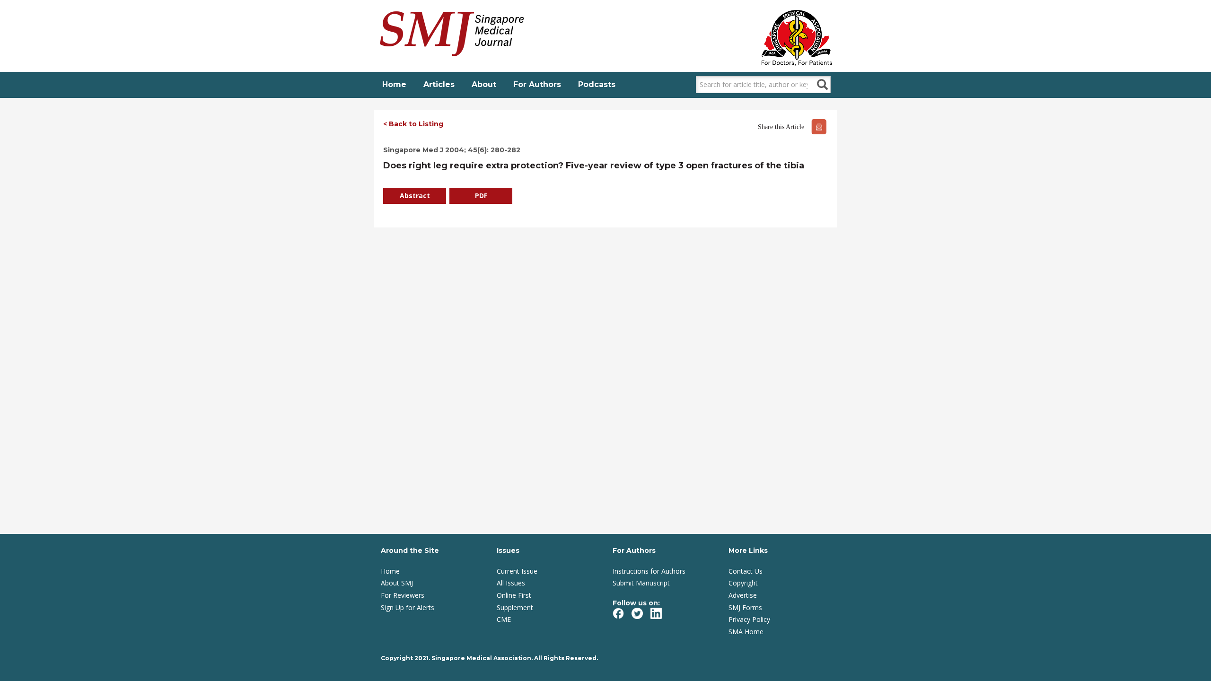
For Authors (537, 84)
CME (504, 619)
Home (394, 84)
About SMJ (397, 582)
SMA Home (745, 631)
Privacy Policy (749, 619)
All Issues (511, 582)
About (484, 84)
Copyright (743, 582)
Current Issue (517, 571)
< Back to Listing (413, 124)
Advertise (742, 595)
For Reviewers (402, 595)
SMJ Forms (745, 607)
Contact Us (745, 571)
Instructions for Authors (649, 571)
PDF (481, 195)
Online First (514, 595)
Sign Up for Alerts (407, 607)
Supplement (515, 607)
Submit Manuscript (641, 582)
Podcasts (596, 84)
